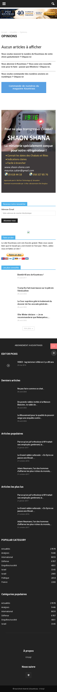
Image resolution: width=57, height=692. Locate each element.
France (4, 582)
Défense (5, 561)
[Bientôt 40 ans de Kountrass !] (8, 278)
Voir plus (27, 328)
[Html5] (28, 675)
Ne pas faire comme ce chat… (30, 389)
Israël (3, 569)
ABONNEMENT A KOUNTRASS (28, 345)
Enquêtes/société (9, 565)
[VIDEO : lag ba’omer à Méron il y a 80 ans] (8, 365)
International (7, 557)
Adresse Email (7, 209)
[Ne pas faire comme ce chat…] (8, 392)
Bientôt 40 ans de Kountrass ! (30, 275)
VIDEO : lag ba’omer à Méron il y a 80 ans (35, 362)
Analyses (5, 553)
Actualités (5, 548)
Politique (5, 578)
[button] (53, 3)
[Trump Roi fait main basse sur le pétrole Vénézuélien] (8, 291)
